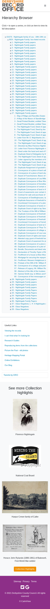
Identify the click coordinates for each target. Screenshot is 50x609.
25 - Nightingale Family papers (24, 108)
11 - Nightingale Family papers (24, 70)
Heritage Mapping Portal (15, 355)
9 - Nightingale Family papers (24, 64)
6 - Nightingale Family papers (24, 56)
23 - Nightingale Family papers (24, 102)
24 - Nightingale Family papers (24, 105)
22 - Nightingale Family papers (24, 99)
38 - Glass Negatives (20, 307)
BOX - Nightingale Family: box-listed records (27, 39)
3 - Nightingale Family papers (24, 48)
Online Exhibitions (12, 360)
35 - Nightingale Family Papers (24, 298)
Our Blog (8, 365)
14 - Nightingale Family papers (24, 78)
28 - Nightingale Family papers (24, 279)
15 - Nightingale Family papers (24, 80)
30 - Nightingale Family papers (24, 285)
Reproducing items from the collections (21, 345)
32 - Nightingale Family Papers (24, 290)
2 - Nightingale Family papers (24, 45)
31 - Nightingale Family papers (24, 287)
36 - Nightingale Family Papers (24, 301)
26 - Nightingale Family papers (24, 110)
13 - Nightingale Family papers (24, 75)
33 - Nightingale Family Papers (24, 293)
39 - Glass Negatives (20, 309)
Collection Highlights (25, 569)
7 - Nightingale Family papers (24, 59)
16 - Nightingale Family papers (24, 83)
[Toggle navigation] (45, 6)
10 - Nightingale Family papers (24, 67)
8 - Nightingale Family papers (24, 61)
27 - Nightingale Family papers (24, 113)
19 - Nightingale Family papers (24, 91)
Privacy (26, 581)
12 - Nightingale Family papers (24, 72)
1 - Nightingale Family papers (24, 42)
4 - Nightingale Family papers (24, 50)
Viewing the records (13, 331)
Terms (34, 581)
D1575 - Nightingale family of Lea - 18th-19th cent (27, 37)
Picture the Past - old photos (16, 350)
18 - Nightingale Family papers (24, 89)
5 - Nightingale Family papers (24, 53)
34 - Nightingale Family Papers (24, 296)
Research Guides (12, 340)
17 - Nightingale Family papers (24, 86)
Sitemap (17, 581)
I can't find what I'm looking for (17, 336)
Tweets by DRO (11, 375)
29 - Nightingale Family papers (24, 282)
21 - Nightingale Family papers (24, 97)
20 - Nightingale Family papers (24, 94)
